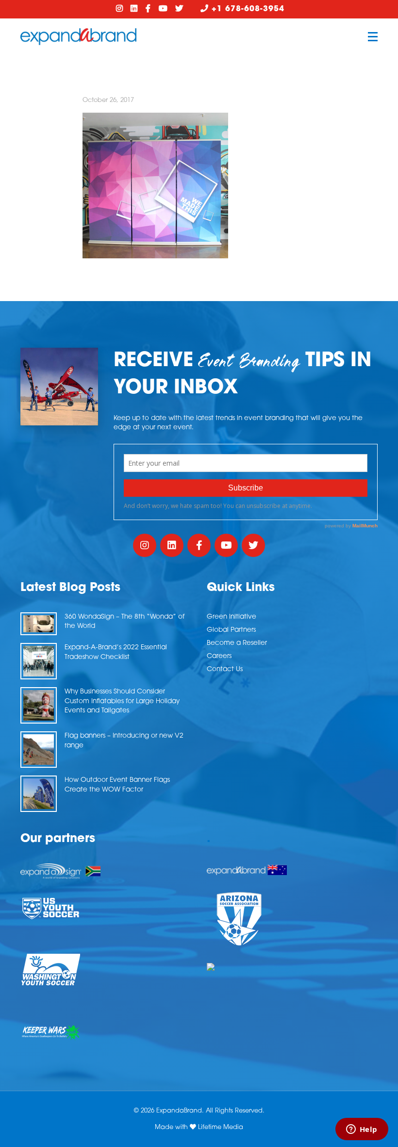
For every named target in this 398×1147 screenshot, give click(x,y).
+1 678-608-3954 (246, 9)
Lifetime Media (220, 1127)
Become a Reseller (237, 643)
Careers (219, 656)
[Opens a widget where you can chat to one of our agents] (361, 1130)
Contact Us (225, 669)
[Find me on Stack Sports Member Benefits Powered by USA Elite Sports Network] (292, 967)
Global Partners (231, 630)
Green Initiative (231, 617)
